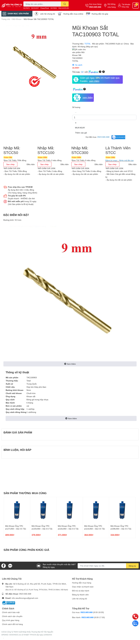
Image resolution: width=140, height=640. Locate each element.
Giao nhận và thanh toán (83, 586)
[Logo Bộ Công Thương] (8, 602)
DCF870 (26, 8)
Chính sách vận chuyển (12, 616)
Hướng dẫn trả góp (100, 14)
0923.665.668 (95, 7)
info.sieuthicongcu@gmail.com (25, 598)
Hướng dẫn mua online (73, 14)
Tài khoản (126, 4)
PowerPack (44, 8)
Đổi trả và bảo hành (80, 590)
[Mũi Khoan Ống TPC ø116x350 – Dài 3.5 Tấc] (70, 510)
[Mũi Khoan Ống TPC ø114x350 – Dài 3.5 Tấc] (96, 510)
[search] (65, 4)
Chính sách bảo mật (11, 612)
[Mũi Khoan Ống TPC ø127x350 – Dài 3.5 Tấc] (17, 510)
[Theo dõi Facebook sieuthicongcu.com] (3, 565)
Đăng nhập (125, 7)
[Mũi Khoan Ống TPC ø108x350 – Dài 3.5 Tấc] (122, 510)
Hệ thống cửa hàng (111, 5)
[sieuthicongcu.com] (11, 5)
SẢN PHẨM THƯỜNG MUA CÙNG (25, 493)
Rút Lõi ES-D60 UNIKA (67, 8)
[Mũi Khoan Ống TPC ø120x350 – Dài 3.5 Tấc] (43, 510)
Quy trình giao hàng (10, 620)
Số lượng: (76, 107)
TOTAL (87, 43)
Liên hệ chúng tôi (47, 14)
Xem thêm (71, 364)
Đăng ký (132, 566)
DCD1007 (35, 8)
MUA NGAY (80, 127)
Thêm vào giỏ (81, 133)
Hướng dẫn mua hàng (81, 583)
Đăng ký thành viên (80, 594)
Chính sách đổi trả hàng (12, 624)
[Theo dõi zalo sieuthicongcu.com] (10, 565)
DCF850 (54, 8)
